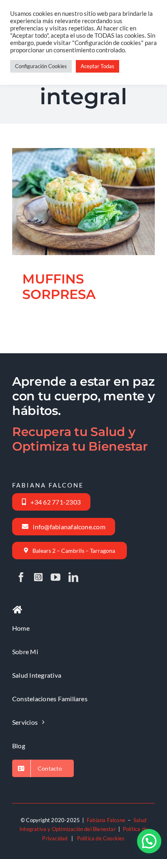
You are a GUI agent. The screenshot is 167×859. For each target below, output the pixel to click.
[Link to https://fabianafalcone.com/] (17, 609)
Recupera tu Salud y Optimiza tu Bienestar (80, 439)
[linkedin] (73, 577)
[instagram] (38, 577)
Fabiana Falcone (106, 820)
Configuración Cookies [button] (41, 66)
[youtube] (55, 577)
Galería (93, 180)
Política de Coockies (101, 838)
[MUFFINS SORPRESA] (83, 201)
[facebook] (21, 577)
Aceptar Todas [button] (97, 66)
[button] (149, 841)
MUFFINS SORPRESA (73, 180)
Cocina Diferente (83, 225)
